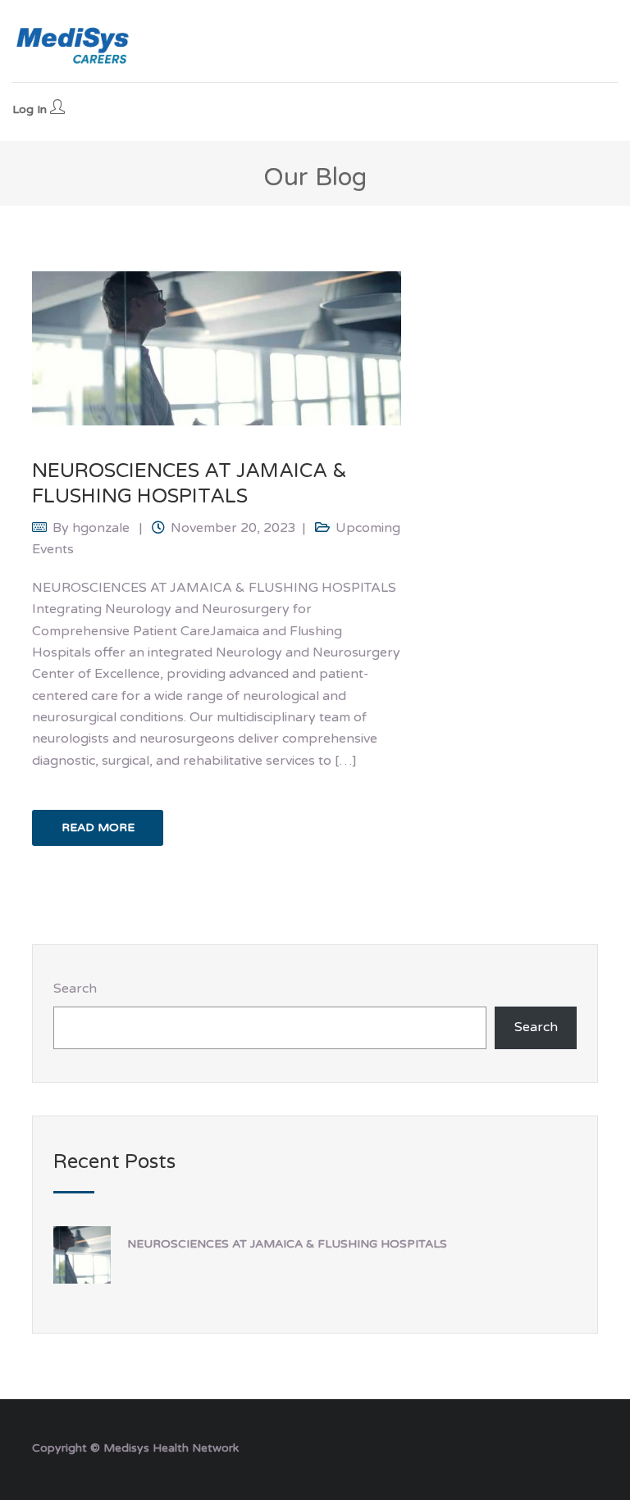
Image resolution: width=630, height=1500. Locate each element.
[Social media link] (583, 1446)
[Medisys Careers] (73, 45)
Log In (31, 109)
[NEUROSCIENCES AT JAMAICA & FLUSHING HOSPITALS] (216, 347)
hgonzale (101, 528)
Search (75, 988)
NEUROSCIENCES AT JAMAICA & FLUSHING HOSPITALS (287, 1244)
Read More (98, 827)
